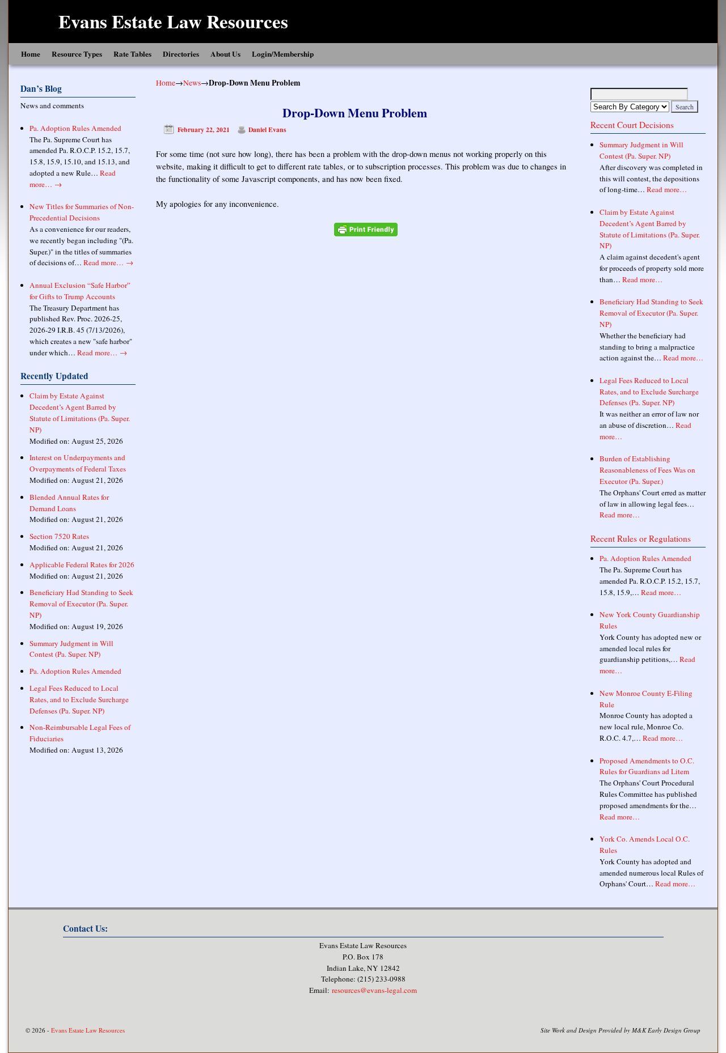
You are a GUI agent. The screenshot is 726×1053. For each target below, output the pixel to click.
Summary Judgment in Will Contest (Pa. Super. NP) (71, 649)
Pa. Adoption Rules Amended (75, 128)
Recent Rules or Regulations (640, 538)
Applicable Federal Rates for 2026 (81, 564)
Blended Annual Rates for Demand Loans (69, 502)
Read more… (108, 262)
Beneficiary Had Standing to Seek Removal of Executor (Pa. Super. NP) (81, 603)
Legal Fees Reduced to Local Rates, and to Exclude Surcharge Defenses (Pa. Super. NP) (79, 699)
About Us (225, 54)
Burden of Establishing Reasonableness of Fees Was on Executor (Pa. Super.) (647, 469)
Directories (181, 54)
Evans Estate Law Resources (173, 21)
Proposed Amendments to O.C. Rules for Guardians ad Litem (647, 766)
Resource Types (77, 54)
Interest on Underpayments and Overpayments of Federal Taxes (77, 463)
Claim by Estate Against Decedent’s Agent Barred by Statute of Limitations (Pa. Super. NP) (79, 412)
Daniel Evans (267, 129)
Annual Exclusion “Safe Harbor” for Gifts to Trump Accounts (79, 291)
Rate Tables (132, 54)
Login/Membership (283, 54)
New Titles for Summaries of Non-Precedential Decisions (81, 212)
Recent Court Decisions (632, 124)
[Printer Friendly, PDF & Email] (366, 230)
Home (30, 54)
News (192, 82)
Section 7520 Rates (59, 536)
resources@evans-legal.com (374, 990)
